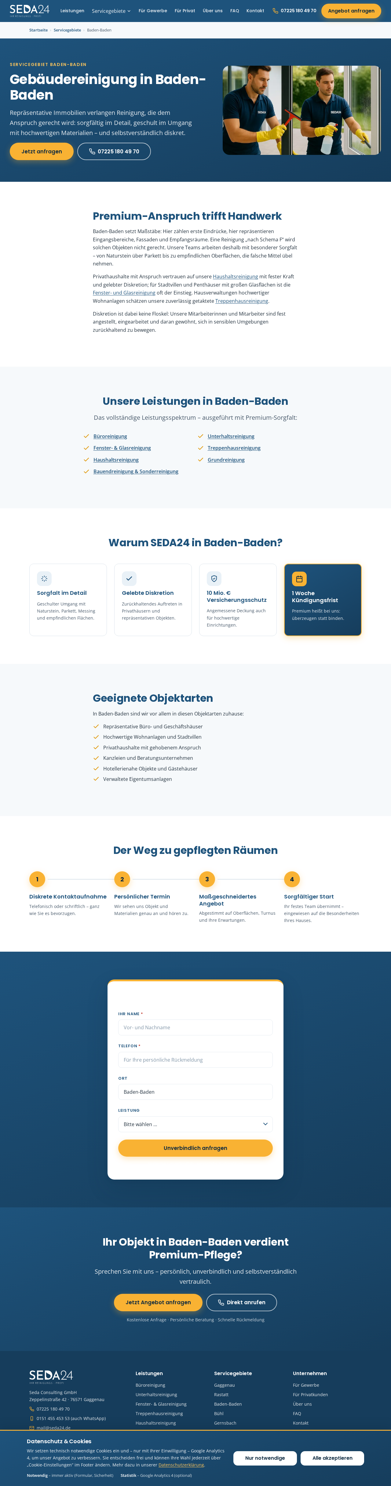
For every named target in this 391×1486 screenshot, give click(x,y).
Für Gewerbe (153, 11)
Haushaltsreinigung (235, 276)
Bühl (219, 1413)
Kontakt (255, 11)
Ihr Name (130, 1014)
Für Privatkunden (310, 1394)
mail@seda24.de (54, 1428)
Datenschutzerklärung (181, 1465)
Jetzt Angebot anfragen (158, 1302)
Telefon (129, 1046)
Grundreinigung (226, 459)
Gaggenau (224, 1385)
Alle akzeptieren (332, 1458)
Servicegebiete (109, 11)
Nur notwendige (265, 1458)
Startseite (38, 30)
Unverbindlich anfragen (195, 1148)
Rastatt (221, 1394)
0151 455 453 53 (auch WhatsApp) (71, 1418)
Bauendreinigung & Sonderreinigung (135, 471)
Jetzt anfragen (41, 151)
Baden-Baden (228, 1404)
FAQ (234, 11)
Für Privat (185, 11)
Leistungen (72, 11)
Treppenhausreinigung (241, 301)
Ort (123, 1078)
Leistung (129, 1110)
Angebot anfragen (351, 10)
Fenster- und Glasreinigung (124, 292)
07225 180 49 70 (298, 11)
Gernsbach (225, 1423)
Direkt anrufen (246, 1302)
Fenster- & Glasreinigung (122, 448)
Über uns (213, 11)
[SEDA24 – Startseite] (29, 11)
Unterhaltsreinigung (231, 436)
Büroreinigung (110, 436)
